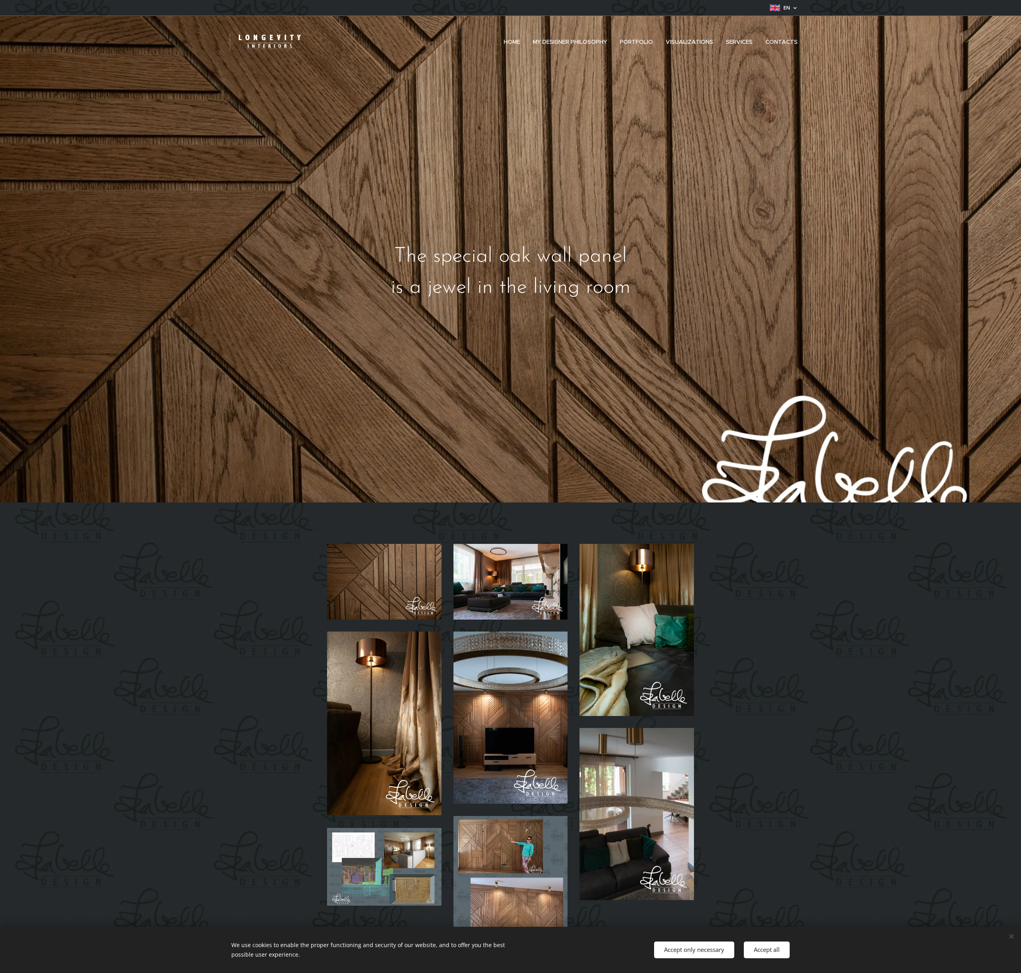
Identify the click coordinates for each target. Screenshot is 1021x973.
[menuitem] (514, 42)
